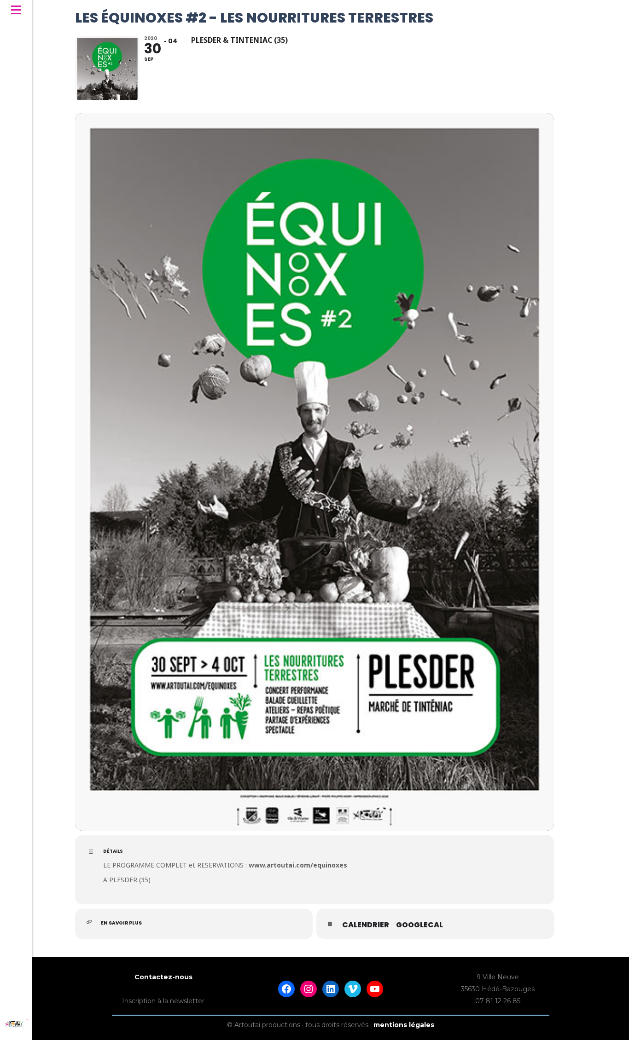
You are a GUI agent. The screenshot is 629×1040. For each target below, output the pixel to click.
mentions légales (403, 1025)
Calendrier (365, 925)
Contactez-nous (163, 977)
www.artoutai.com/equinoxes (298, 865)
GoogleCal (419, 925)
